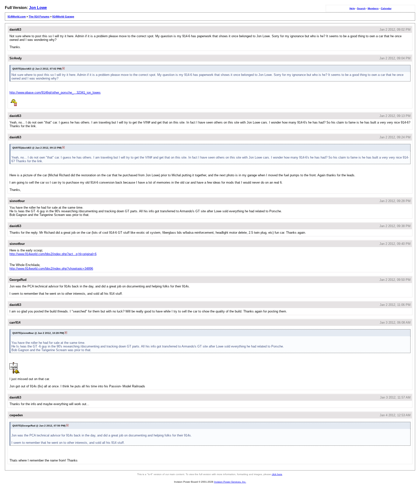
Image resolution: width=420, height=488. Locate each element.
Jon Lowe (38, 8)
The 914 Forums (39, 16)
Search (361, 8)
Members (373, 8)
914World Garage (63, 16)
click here (277, 474)
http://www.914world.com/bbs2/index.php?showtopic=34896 (51, 268)
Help (352, 8)
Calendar (386, 8)
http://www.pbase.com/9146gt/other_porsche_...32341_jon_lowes (55, 92)
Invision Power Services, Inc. (230, 481)
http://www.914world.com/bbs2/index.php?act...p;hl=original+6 (52, 254)
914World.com (17, 16)
